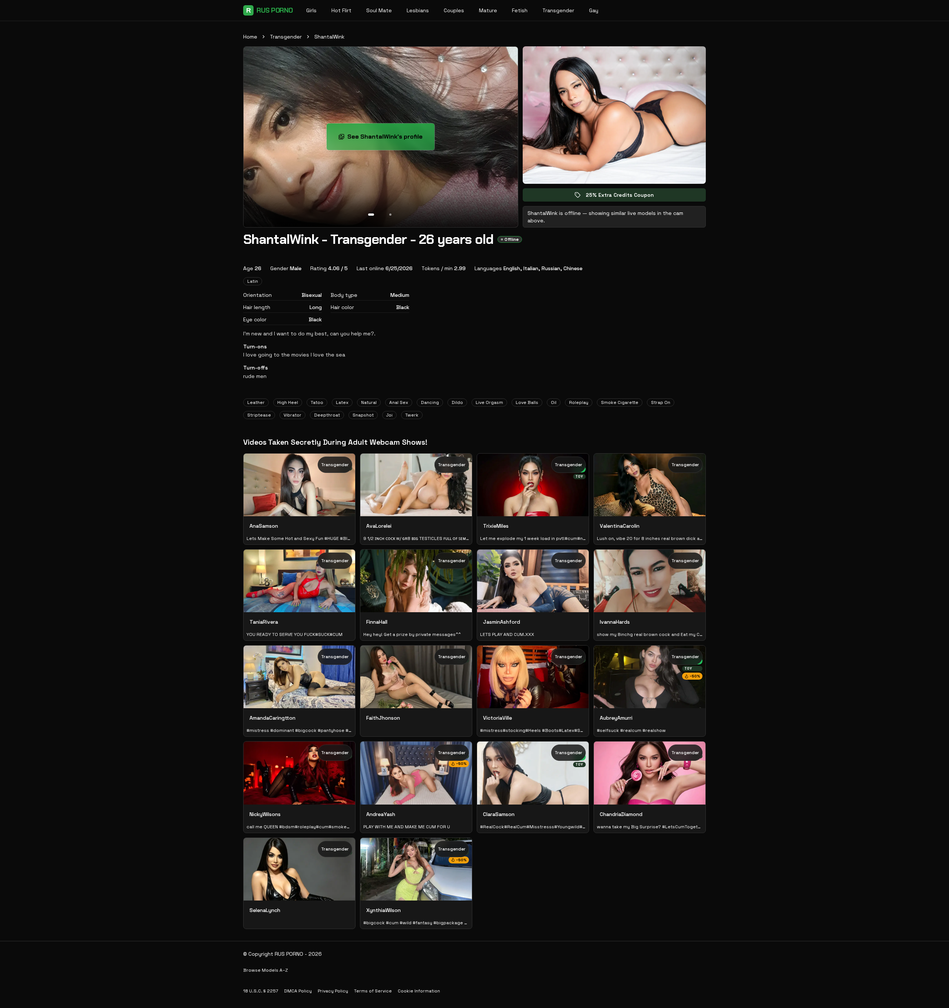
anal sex (398, 402)
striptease (259, 415)
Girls (311, 10)
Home (250, 36)
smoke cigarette (619, 402)
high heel (287, 402)
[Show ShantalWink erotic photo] (371, 214)
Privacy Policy (333, 991)
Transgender (558, 10)
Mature (488, 10)
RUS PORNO (269, 10)
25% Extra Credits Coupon (625, 197)
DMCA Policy (298, 991)
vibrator (292, 415)
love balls (527, 402)
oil (553, 402)
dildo (457, 402)
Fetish (520, 10)
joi (389, 415)
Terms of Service (373, 991)
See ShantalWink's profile (390, 139)
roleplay (578, 402)
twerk (412, 415)
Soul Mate (379, 10)
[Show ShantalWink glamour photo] (390, 214)
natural (369, 402)
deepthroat (327, 415)
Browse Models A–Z (265, 970)
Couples (454, 10)
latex (342, 402)
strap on (660, 402)
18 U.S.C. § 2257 (260, 991)
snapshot (363, 415)
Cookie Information (419, 991)
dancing (430, 402)
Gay (593, 10)
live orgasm (489, 402)
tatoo (317, 402)
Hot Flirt (341, 10)
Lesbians (418, 10)
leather (256, 402)
